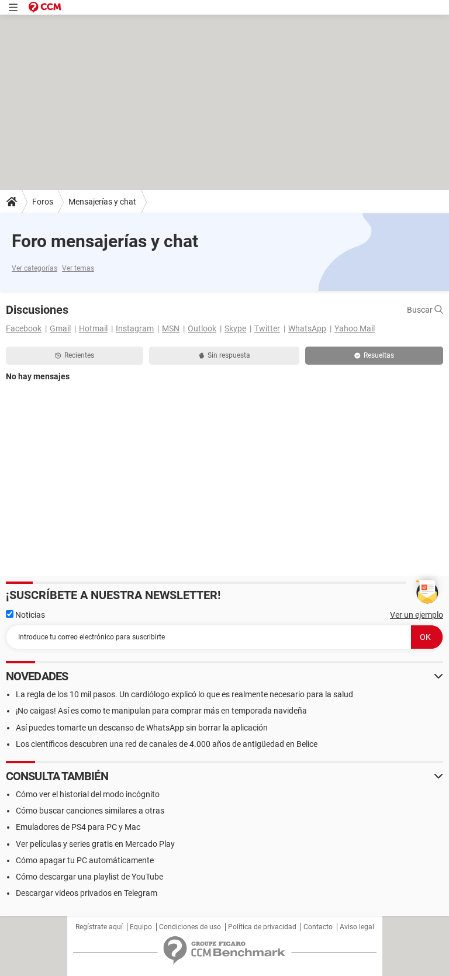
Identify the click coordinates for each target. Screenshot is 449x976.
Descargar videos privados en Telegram (86, 893)
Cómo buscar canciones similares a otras (90, 810)
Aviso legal (357, 927)
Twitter (267, 328)
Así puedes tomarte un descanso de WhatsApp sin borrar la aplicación (142, 727)
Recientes (79, 355)
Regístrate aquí (99, 927)
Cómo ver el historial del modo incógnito (88, 794)
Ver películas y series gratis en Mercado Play (95, 844)
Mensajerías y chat (102, 201)
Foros (42, 201)
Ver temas (78, 268)
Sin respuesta (229, 355)
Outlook (202, 328)
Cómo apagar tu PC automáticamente (85, 860)
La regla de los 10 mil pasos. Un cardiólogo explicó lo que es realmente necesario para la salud (184, 694)
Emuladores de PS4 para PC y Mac (78, 827)
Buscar (420, 309)
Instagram (135, 328)
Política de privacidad (262, 927)
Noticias (29, 614)
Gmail (60, 328)
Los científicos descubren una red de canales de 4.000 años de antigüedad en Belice (166, 744)
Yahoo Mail (354, 328)
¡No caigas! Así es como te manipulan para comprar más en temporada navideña (161, 710)
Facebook (24, 328)
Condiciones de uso (190, 927)
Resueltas (379, 355)
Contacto (318, 927)
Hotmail (93, 328)
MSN (170, 328)
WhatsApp (307, 328)
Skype (235, 328)
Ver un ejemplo (416, 614)
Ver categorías (34, 268)
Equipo (141, 927)
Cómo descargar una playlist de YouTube (89, 876)
